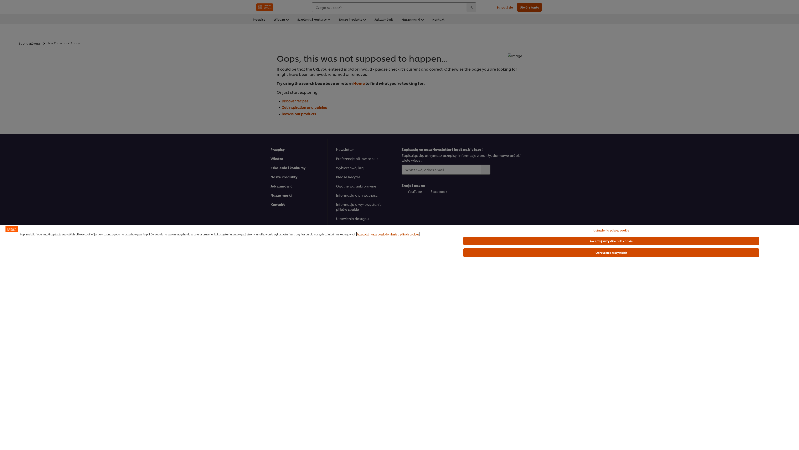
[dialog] (399, 337)
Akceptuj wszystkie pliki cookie (611, 241)
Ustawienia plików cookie (611, 230)
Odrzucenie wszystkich (611, 252)
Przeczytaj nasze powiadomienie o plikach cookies (388, 234)
